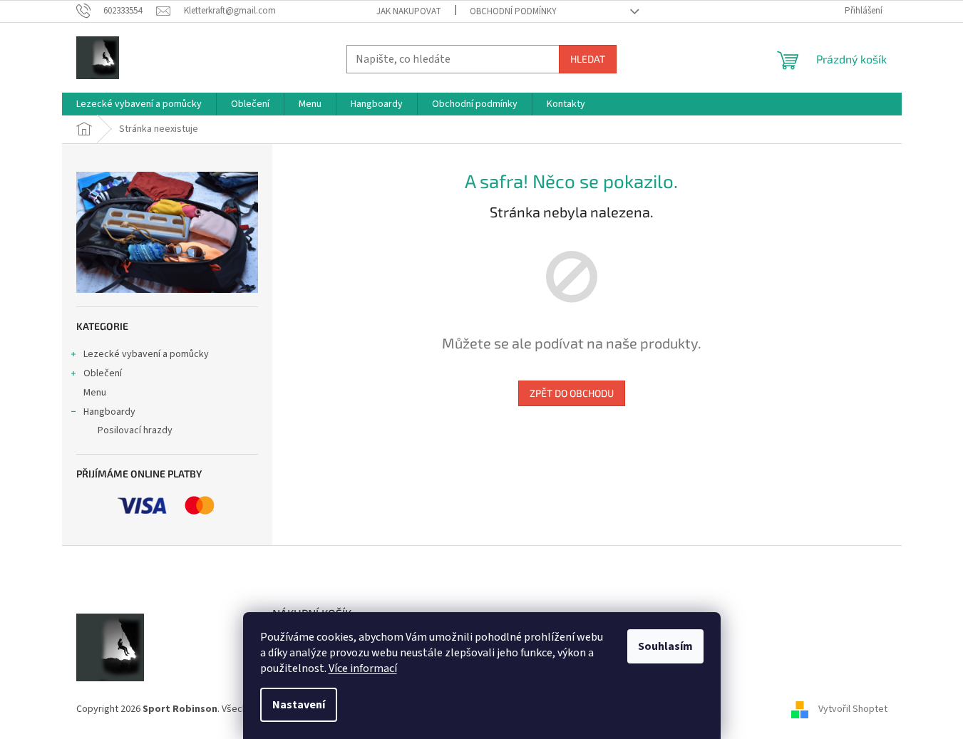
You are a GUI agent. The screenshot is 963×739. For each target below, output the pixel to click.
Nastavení (298, 705)
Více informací (363, 668)
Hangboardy (109, 412)
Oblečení (102, 373)
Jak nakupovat (408, 11)
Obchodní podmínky (513, 11)
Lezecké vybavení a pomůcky (146, 354)
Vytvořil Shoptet (852, 710)
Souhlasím (665, 646)
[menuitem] (139, 104)
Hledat (587, 59)
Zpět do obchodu (572, 393)
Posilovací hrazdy (135, 430)
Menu (94, 393)
